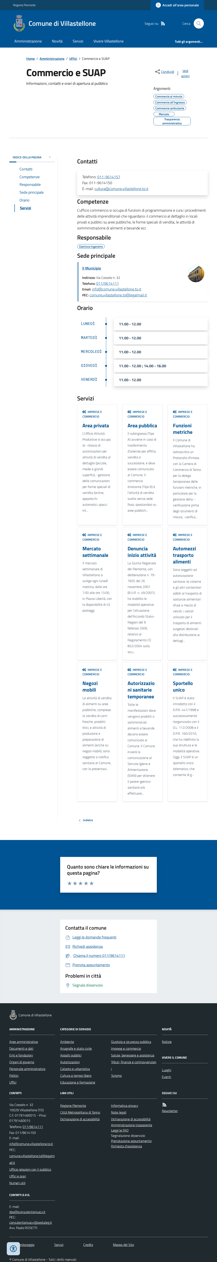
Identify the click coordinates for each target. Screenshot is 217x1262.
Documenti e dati (21, 1048)
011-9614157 (108, 177)
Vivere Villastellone (108, 41)
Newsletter (170, 1110)
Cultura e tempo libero (75, 1075)
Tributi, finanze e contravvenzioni (133, 1065)
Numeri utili (17, 1182)
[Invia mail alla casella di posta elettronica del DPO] (27, 1212)
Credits (88, 1244)
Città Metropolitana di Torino (80, 1112)
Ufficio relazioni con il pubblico (30, 1169)
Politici (13, 1075)
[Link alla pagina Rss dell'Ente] (164, 1104)
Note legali (118, 1112)
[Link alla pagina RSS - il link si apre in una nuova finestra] (163, 23)
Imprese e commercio (126, 1048)
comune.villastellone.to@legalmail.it (118, 295)
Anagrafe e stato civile (76, 1048)
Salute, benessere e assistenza (132, 1055)
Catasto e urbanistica (75, 1068)
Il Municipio (91, 268)
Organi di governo (21, 1062)
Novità (57, 41)
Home (30, 58)
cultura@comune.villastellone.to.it (121, 189)
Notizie (167, 1041)
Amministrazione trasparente (131, 1125)
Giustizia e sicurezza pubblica (131, 1041)
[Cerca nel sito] (197, 23)
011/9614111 (107, 283)
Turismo (116, 1075)
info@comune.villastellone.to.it (116, 289)
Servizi (78, 41)
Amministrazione (28, 41)
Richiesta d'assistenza (126, 1146)
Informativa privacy (124, 1105)
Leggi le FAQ (120, 1130)
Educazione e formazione (77, 1082)
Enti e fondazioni (21, 1055)
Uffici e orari (17, 1176)
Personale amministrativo (27, 1068)
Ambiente (67, 1041)
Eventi (166, 1076)
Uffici (73, 58)
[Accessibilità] (13, 1248)
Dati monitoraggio (21, 1244)
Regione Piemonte (24, 5)
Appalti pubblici (70, 1055)
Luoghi (166, 1070)
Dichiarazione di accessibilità (80, 1119)
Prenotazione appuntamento (131, 1140)
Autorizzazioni (70, 1062)
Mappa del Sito (123, 1244)
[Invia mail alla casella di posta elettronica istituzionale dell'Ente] (31, 1143)
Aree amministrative (23, 1041)
